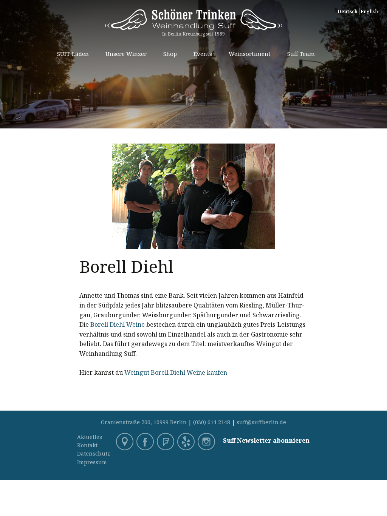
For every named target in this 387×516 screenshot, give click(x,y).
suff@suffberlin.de (261, 422)
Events (203, 53)
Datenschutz (93, 453)
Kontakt (87, 445)
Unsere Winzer (126, 53)
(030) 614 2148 (211, 422)
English (369, 11)
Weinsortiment (250, 53)
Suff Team (301, 53)
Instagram (207, 442)
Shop (170, 53)
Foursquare (166, 442)
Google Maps (125, 442)
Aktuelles (89, 436)
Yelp (186, 442)
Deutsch (347, 11)
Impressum (92, 462)
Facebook (145, 442)
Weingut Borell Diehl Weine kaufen (175, 372)
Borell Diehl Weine (117, 324)
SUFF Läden (73, 53)
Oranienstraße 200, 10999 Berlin (144, 422)
